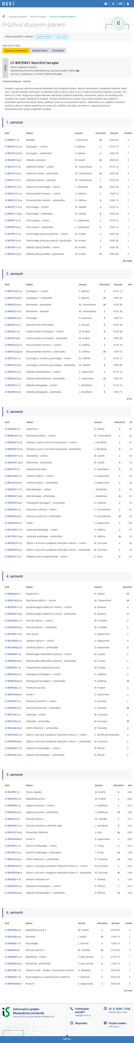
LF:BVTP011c (11, 233)
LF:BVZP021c (11, 385)
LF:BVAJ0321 (11, 428)
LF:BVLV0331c (12, 475)
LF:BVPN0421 (12, 687)
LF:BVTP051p (12, 852)
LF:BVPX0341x (12, 522)
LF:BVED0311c (12, 442)
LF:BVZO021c (12, 371)
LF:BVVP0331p (12, 549)
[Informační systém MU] (3, 16)
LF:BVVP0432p (12, 741)
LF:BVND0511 (12, 825)
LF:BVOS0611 (12, 970)
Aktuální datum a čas (118, 1012)
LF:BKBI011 (11, 139)
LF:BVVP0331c (12, 543)
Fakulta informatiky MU (44, 1016)
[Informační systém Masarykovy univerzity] (8, 3)
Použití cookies (117, 1023)
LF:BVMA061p (12, 963)
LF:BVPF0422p (12, 681)
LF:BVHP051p (12, 812)
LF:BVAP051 (11, 792)
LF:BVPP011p (12, 227)
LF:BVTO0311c (12, 529)
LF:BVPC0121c (12, 193)
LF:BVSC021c (11, 358)
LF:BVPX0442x (12, 694)
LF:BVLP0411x (12, 633)
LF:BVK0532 (11, 818)
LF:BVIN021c (11, 324)
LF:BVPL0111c (12, 207)
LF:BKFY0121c (12, 146)
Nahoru (67, 1039)
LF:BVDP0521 (12, 798)
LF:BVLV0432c (12, 640)
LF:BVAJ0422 (11, 593)
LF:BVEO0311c (12, 455)
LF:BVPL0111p (12, 213)
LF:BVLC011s (11, 180)
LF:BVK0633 (11, 950)
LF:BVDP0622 (12, 929)
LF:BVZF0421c (12, 748)
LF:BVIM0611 (12, 943)
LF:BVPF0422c (12, 674)
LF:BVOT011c (12, 186)
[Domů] (105, 4)
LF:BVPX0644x (12, 983)
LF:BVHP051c (12, 805)
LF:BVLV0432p (12, 647)
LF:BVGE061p (12, 936)
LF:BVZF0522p (12, 892)
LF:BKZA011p (12, 159)
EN (120, 3)
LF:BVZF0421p (12, 754)
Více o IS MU (18, 1016)
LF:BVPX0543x (12, 839)
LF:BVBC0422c (12, 600)
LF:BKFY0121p (12, 153)
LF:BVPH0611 (12, 976)
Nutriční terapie (38, 16)
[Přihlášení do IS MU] (128, 4)
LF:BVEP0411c (12, 607)
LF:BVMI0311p (12, 496)
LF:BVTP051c (11, 845)
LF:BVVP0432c (12, 734)
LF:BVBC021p (12, 304)
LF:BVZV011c (11, 247)
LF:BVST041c (11, 714)
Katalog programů (18, 16)
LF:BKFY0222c (12, 291)
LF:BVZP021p (12, 391)
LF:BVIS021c (11, 331)
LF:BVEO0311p (12, 462)
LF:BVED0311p (12, 449)
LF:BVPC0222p (12, 351)
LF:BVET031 (11, 469)
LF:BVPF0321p (12, 502)
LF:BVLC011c (11, 166)
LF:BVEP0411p (12, 613)
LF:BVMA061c (12, 956)
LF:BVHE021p (12, 318)
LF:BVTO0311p (12, 536)
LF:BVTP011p (12, 240)
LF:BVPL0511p (12, 832)
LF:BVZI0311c (12, 556)
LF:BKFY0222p (12, 297)
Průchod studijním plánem (63, 16)
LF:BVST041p (12, 721)
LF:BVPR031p (12, 516)
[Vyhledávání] (113, 4)
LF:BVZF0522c (12, 886)
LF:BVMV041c (12, 654)
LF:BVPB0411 (12, 667)
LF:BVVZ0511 (11, 879)
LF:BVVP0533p (12, 872)
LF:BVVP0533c (12, 865)
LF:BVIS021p (11, 338)
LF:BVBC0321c (12, 435)
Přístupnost (114, 1026)
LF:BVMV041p (12, 660)
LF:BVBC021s (12, 311)
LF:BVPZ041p (12, 707)
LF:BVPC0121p (12, 200)
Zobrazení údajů (11, 45)
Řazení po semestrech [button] (16, 50)
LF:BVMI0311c (12, 489)
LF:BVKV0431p (12, 627)
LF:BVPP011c (11, 220)
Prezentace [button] (58, 50)
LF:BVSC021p (12, 365)
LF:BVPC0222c (12, 344)
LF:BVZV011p (12, 254)
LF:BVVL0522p (12, 859)
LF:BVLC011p (12, 173)
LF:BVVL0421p (12, 728)
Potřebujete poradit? (82, 1010)
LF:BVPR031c (11, 509)
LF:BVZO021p (12, 378)
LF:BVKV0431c (12, 620)
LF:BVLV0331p (12, 482)
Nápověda (81, 1023)
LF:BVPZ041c (11, 701)
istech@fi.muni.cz (83, 1015)
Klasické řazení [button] (39, 50)
